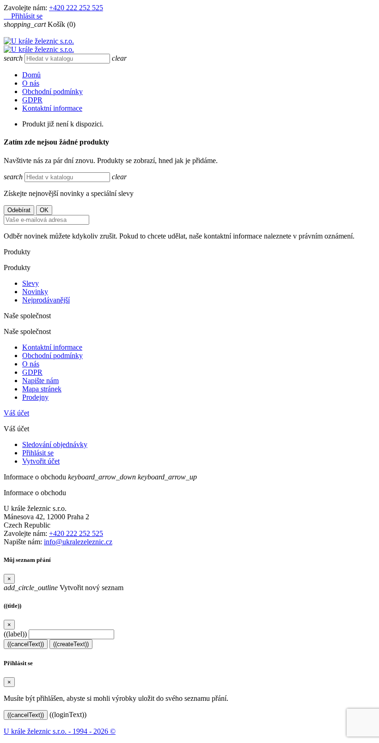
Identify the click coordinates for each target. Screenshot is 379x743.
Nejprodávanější (46, 300)
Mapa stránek (41, 389)
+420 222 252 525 (76, 8)
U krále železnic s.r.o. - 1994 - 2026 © (60, 731)
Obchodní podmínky (52, 91)
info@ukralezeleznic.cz (78, 542)
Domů (31, 75)
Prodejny (35, 397)
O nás (30, 83)
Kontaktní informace (52, 108)
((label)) (15, 634)
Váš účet (16, 413)
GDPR (32, 100)
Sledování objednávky (54, 444)
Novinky (35, 292)
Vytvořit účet (41, 461)
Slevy (30, 283)
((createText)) (71, 644)
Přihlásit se (38, 453)
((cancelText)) (25, 644)
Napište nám (40, 380)
